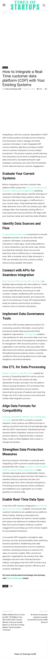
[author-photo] (25, 651)
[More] (27, 94)
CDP (11, 586)
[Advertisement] (25, 40)
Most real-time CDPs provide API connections (22, 281)
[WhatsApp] (21, 94)
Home (4, 13)
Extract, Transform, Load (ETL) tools (17, 373)
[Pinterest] (16, 94)
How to (11, 13)
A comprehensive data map (14, 234)
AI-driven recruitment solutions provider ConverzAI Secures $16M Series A (37, 618)
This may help (30, 334)
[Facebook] (4, 94)
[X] (10, 94)
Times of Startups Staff (13, 89)
